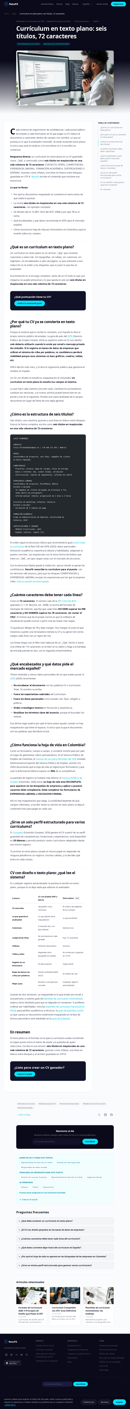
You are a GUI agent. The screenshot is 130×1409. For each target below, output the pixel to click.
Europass (18, 832)
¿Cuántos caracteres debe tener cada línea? (111, 150)
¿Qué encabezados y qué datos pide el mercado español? (110, 158)
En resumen (105, 189)
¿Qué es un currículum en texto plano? (111, 128)
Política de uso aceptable (109, 1362)
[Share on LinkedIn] (105, 1114)
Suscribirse (90, 1141)
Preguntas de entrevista (78, 1349)
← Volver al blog (23, 1114)
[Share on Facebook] (111, 1114)
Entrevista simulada (44, 1349)
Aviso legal (103, 1370)
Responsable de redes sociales (34, 1167)
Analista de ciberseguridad (68, 1162)
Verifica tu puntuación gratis (29, 303)
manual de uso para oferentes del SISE (56, 758)
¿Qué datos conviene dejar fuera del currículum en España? (51, 1247)
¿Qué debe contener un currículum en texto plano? (47, 1221)
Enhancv (24, 1187)
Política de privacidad (108, 1345)
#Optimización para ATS (47, 1104)
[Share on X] (99, 1114)
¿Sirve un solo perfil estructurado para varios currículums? (110, 175)
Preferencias (88, 1402)
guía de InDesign (61, 1018)
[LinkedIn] (6, 1354)
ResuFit (35, 176)
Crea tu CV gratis (24, 1074)
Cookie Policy (10, 1405)
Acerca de (103, 1366)
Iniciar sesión (102, 4)
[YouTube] (21, 1354)
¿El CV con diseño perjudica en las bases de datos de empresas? (52, 1229)
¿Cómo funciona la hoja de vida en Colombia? (111, 166)
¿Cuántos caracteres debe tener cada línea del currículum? (50, 1238)
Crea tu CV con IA (29, 1199)
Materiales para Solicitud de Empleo (56, 44)
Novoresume (48, 1187)
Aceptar (119, 1402)
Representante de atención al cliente (36, 1162)
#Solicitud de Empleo (25, 1108)
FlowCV (36, 1187)
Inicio (6, 13)
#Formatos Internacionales (69, 1104)
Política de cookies (107, 1353)
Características (47, 4)
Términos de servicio (108, 1349)
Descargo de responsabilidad (111, 1358)
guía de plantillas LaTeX (70, 1010)
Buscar (75, 4)
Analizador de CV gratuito (47, 1361)
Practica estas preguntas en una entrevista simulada (42, 1192)
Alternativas (73, 1358)
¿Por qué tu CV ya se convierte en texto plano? (113, 135)
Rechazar (105, 1402)
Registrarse (118, 4)
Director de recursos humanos (34, 1177)
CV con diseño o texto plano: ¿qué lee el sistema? (112, 183)
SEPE (70, 336)
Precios (59, 4)
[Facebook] (11, 1354)
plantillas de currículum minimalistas (63, 998)
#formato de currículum (26, 1104)
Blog (67, 4)
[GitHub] (26, 1354)
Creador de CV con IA (45, 1345)
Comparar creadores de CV (79, 1353)
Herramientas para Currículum (29, 44)
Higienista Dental (94, 1177)
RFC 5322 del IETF (67, 600)
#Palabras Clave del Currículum (94, 1104)
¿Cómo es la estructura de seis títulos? (111, 142)
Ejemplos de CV (74, 1345)
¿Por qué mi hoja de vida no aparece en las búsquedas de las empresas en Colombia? (63, 1256)
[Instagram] (16, 1354)
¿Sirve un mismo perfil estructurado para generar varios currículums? (56, 1265)
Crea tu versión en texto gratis (33, 581)
